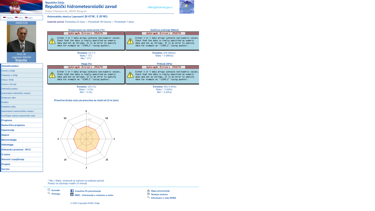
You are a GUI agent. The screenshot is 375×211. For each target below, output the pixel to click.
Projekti (6, 164)
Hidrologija (7, 144)
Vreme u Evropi (9, 84)
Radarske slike (9, 98)
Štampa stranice (159, 194)
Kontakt (55, 190)
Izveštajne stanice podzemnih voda (18, 115)
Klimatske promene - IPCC (16, 149)
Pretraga (55, 194)
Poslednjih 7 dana (124, 22)
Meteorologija (9, 140)
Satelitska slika (9, 107)
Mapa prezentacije (160, 191)
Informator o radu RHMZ (163, 198)
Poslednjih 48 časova (99, 22)
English (30, 18)
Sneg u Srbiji (7, 80)
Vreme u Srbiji (8, 71)
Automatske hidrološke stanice (16, 93)
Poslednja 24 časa (75, 22)
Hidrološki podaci (10, 89)
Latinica (20, 18)
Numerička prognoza (13, 125)
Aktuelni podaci (10, 66)
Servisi (5, 169)
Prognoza (7, 120)
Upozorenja (8, 130)
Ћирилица (9, 18)
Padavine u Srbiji (9, 75)
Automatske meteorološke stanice (18, 111)
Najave (5, 135)
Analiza (5, 102)
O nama (6, 154)
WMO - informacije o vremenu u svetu (93, 195)
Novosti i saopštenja (13, 159)
